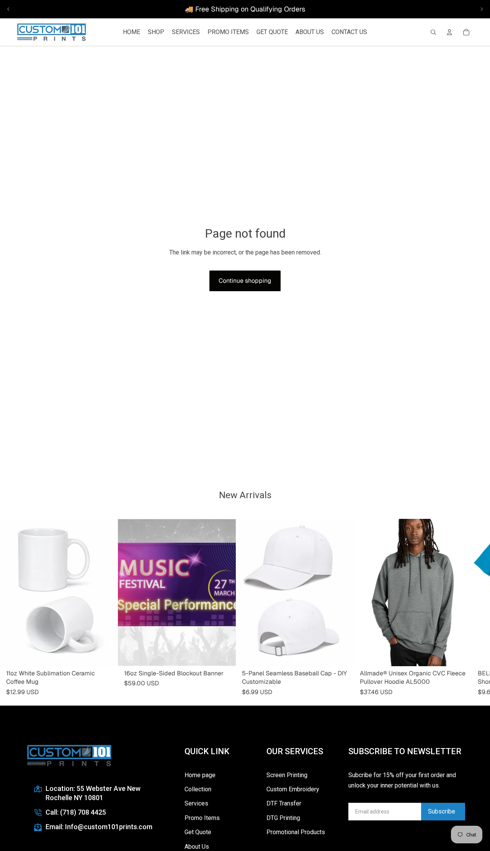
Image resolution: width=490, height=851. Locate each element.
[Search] (433, 32)
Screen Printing (286, 775)
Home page (200, 775)
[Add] (106, 654)
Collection (198, 789)
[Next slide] (481, 9)
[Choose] (224, 654)
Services (196, 803)
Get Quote (198, 832)
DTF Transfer (283, 803)
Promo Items (202, 818)
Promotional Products (295, 832)
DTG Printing (283, 818)
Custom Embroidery (292, 789)
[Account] (449, 32)
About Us (197, 846)
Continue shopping (245, 281)
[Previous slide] (8, 9)
